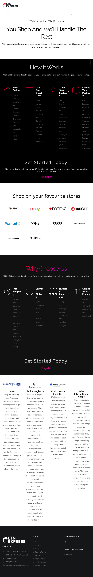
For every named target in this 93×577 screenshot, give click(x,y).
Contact (38, 555)
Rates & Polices (40, 552)
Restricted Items (41, 565)
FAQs (37, 549)
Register (46, 177)
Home (37, 542)
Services (38, 545)
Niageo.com (68, 554)
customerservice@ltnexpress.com (18, 565)
